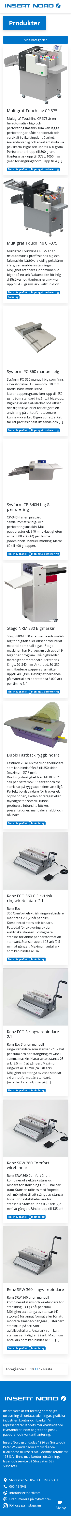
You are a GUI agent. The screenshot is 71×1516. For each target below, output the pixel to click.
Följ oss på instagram (25, 1505)
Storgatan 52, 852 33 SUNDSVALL (31, 1480)
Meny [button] (61, 1507)
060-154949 (14, 1486)
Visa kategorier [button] (35, 40)
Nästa (47, 1369)
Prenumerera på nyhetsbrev (27, 1499)
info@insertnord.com (21, 1493)
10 (32, 1369)
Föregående (15, 1369)
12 (40, 1369)
